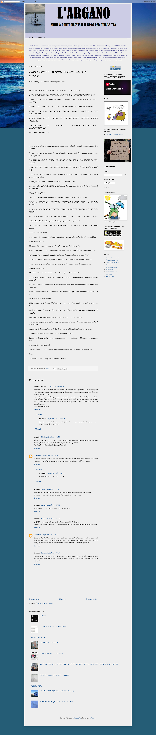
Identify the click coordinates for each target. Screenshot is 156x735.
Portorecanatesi (110, 269)
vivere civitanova (110, 276)
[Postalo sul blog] (60, 369)
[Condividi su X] (62, 369)
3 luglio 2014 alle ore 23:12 (50, 489)
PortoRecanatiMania (111, 267)
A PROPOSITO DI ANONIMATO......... (116, 134)
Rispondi (37, 409)
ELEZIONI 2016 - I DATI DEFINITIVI (53, 627)
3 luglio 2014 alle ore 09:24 (56, 386)
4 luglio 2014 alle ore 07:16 (55, 418)
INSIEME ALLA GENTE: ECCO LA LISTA (55, 675)
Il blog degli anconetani (112, 258)
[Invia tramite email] (58, 369)
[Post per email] (54, 369)
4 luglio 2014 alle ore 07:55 (50, 505)
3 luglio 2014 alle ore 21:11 (50, 455)
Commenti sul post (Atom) (44, 603)
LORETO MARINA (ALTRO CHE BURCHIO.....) (57, 691)
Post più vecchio (91, 599)
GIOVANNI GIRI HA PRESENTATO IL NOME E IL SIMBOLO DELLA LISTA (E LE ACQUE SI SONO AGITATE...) (80, 664)
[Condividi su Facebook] (64, 369)
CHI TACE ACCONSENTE (49, 642)
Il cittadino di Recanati (112, 260)
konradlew (77, 718)
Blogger (93, 718)
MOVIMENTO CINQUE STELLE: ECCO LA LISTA (58, 701)
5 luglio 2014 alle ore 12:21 (50, 534)
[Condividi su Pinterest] (66, 369)
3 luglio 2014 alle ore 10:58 (50, 437)
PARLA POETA (36, 686)
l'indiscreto (109, 274)
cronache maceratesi (111, 271)
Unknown (37, 455)
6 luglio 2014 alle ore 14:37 (50, 553)
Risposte (39, 414)
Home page (63, 599)
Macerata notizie (110, 265)
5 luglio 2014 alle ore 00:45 (56, 473)
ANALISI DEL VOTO (38, 637)
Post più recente (34, 599)
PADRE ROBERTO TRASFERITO (51, 653)
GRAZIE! (43, 616)
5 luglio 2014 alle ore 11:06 (50, 519)
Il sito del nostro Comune (112, 262)
